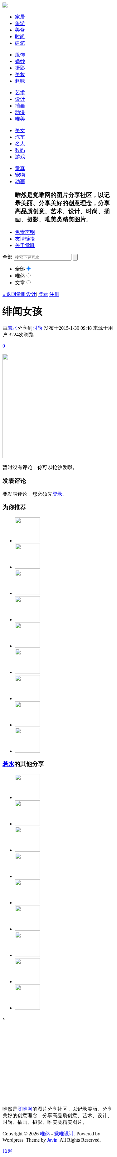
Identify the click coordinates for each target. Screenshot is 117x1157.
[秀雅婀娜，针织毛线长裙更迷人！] (27, 797)
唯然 (20, 275)
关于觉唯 (25, 245)
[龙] (27, 902)
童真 (20, 168)
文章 (20, 282)
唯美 (20, 118)
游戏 (20, 156)
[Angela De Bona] (27, 955)
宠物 (20, 175)
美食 (20, 30)
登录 (43, 294)
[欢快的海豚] (27, 981)
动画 (20, 181)
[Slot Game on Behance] (27, 619)
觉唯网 (24, 1109)
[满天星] (27, 698)
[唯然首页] (4, 5)
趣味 (20, 81)
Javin (52, 1140)
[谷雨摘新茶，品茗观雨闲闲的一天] (27, 1007)
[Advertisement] (41, 1060)
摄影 (20, 67)
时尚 (20, 36)
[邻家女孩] (27, 876)
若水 (12, 328)
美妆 (20, 74)
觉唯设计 (64, 1133)
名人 (20, 143)
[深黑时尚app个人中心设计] (27, 540)
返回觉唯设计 (19, 294)
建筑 (20, 43)
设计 (20, 99)
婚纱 (20, 61)
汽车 (20, 137)
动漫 (20, 112)
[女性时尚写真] (27, 645)
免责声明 (25, 232)
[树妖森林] (27, 567)
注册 (54, 294)
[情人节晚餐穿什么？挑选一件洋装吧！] (27, 724)
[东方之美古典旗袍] (27, 751)
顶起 (7, 1151)
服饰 (20, 54)
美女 (20, 130)
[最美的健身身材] (27, 850)
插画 (20, 105)
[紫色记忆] (27, 672)
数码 (20, 150)
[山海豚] (27, 823)
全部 (20, 268)
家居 (20, 16)
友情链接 (25, 238)
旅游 (20, 23)
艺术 (20, 92)
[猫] (27, 593)
